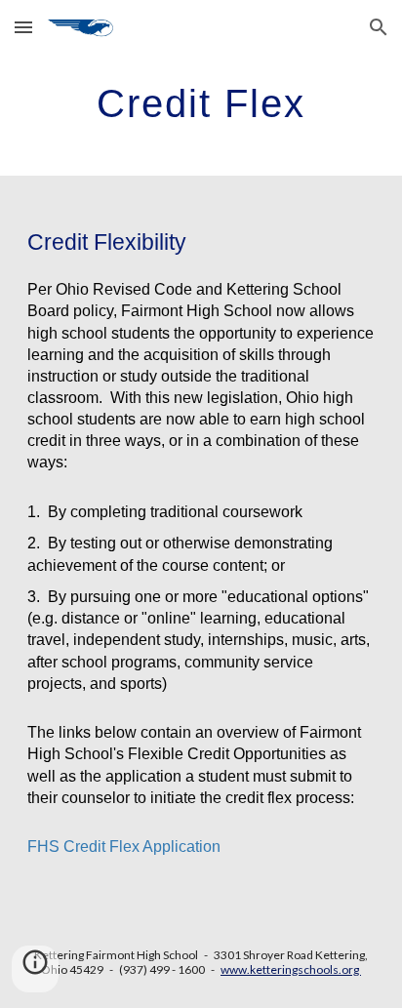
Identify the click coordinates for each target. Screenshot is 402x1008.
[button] (23, 27)
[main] (201, 103)
